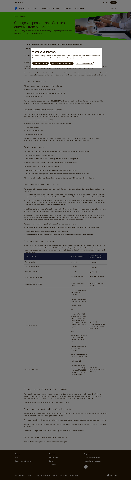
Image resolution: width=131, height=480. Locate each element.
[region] (66, 58)
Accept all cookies (40, 63)
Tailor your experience (84, 63)
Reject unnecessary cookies (62, 63)
